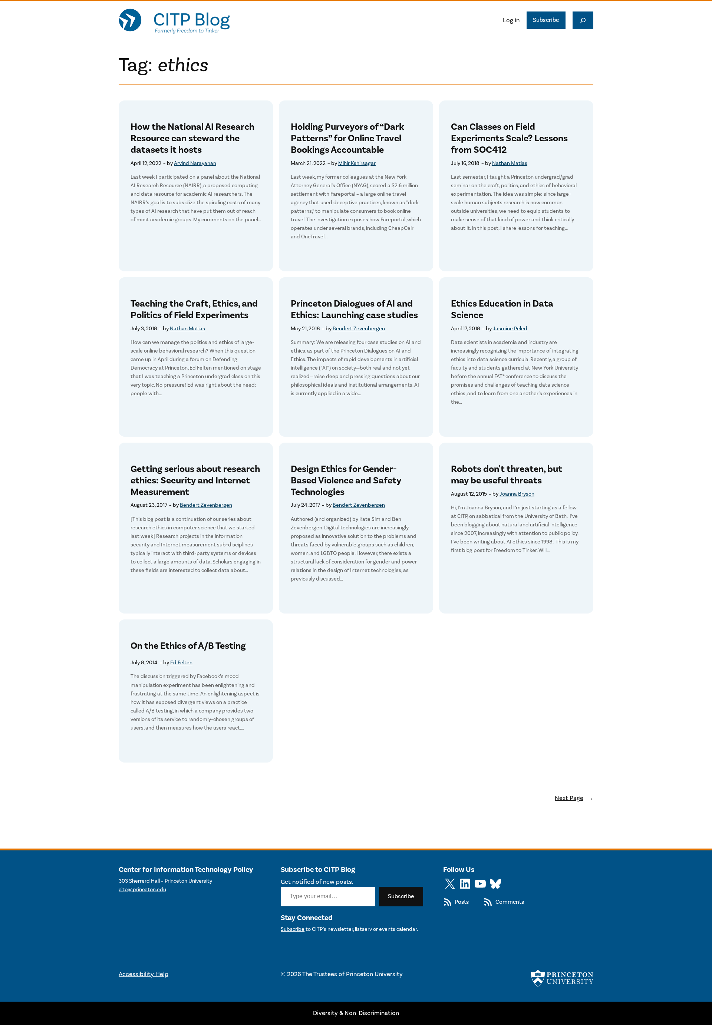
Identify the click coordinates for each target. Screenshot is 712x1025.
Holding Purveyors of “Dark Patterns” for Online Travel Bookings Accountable (347, 138)
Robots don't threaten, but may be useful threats (506, 474)
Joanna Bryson (517, 493)
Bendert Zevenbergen (359, 328)
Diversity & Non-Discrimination (356, 1013)
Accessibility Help (143, 974)
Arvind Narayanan (195, 163)
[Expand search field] (583, 20)
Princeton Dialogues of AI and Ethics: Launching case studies (354, 309)
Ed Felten (181, 662)
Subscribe (546, 20)
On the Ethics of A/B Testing (188, 646)
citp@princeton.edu (142, 889)
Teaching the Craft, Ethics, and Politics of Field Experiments (194, 309)
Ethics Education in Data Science (502, 309)
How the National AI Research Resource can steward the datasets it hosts (192, 138)
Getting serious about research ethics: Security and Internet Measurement (195, 480)
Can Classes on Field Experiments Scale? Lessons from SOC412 (509, 138)
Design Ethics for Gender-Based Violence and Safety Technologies (346, 480)
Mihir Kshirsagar (357, 163)
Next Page (574, 798)
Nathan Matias (509, 163)
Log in (511, 20)
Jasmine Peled (510, 328)
